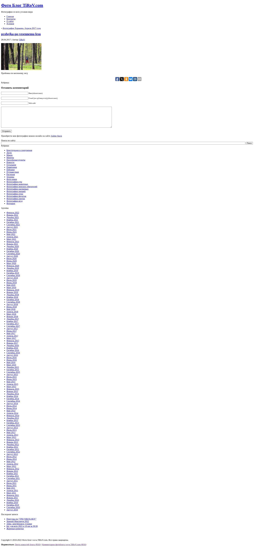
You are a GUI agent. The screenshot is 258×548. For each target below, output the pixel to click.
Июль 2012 (11, 457)
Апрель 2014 (12, 413)
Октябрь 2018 (12, 299)
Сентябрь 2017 (13, 326)
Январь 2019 (12, 292)
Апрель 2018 (12, 312)
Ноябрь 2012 (12, 447)
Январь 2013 (12, 442)
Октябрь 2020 (12, 251)
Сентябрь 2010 (13, 507)
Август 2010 (12, 510)
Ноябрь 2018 (12, 297)
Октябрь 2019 (12, 273)
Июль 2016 (11, 357)
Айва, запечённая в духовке (19, 524)
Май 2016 (10, 362)
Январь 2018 (12, 316)
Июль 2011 (11, 483)
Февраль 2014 (12, 415)
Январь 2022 (12, 215)
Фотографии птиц (14, 194)
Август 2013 (12, 428)
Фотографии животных (17, 184)
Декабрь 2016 (12, 345)
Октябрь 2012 (12, 449)
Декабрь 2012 (12, 444)
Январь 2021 (12, 244)
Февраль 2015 (12, 389)
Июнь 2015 (11, 379)
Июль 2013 (11, 430)
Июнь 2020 (11, 261)
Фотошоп (10, 203)
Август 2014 (12, 403)
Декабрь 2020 (12, 246)
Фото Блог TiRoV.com (22, 5)
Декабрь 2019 (12, 268)
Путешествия (12, 172)
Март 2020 (11, 263)
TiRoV (22, 40)
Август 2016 (12, 355)
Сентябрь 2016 (13, 353)
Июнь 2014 (11, 408)
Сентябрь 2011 (13, 478)
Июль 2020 (11, 258)
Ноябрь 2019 (12, 270)
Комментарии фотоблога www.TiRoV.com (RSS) (64, 544)
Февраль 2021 (12, 241)
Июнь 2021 (11, 232)
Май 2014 (10, 411)
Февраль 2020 (12, 266)
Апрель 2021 (12, 237)
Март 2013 (11, 437)
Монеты (10, 157)
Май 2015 (10, 382)
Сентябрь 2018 (13, 302)
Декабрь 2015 (12, 367)
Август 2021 (12, 227)
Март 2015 (11, 386)
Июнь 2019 (11, 283)
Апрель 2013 (12, 435)
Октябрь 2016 (12, 350)
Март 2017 (11, 338)
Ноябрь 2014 (12, 396)
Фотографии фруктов (16, 196)
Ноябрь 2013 (12, 420)
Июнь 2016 (11, 360)
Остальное (11, 165)
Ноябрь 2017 (12, 321)
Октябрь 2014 (12, 399)
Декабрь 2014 (12, 394)
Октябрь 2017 (12, 324)
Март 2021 (11, 239)
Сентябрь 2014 (13, 401)
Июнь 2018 (11, 307)
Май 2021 (10, 234)
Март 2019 (11, 287)
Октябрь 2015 (12, 370)
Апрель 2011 (12, 490)
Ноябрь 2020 (12, 249)
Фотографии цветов (15, 198)
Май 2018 (10, 309)
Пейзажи (10, 169)
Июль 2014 (11, 406)
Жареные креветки (15, 528)
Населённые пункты (15, 160)
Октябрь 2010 (12, 505)
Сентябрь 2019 (13, 275)
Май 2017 (10, 333)
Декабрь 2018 (12, 295)
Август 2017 (12, 328)
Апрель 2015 (12, 384)
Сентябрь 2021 (13, 225)
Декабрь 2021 (12, 217)
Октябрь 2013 (12, 423)
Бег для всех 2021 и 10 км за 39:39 (22, 526)
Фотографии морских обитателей (21, 186)
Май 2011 (10, 488)
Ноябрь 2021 (12, 220)
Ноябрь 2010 (12, 502)
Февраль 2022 (12, 212)
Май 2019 (10, 285)
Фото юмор (11, 179)
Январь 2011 (12, 498)
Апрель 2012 (12, 464)
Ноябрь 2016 (12, 348)
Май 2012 (10, 461)
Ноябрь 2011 (12, 473)
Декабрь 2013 (12, 418)
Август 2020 (12, 256)
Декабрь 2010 (12, 500)
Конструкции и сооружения (19, 150)
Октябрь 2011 (12, 476)
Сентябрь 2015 (13, 372)
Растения (10, 174)
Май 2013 (10, 432)
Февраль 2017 (12, 341)
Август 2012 (12, 454)
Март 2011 (11, 493)
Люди (9, 153)
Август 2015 (12, 374)
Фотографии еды (14, 182)
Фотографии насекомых (17, 189)
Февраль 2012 (12, 469)
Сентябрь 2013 (13, 425)
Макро (9, 155)
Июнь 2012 (11, 459)
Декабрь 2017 (12, 319)
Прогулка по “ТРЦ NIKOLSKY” (21, 519)
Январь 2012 (12, 471)
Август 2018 (12, 304)
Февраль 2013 (12, 440)
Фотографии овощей (16, 191)
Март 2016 (11, 365)
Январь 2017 (12, 343)
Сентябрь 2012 (13, 452)
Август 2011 (12, 481)
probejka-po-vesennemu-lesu (21, 34)
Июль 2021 (11, 229)
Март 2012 (11, 466)
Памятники (11, 167)
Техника (10, 177)
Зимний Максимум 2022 (17, 521)
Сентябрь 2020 (13, 254)
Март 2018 (11, 314)
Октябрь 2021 (12, 222)
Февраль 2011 (12, 495)
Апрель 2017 (12, 336)
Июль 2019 (11, 280)
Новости (10, 162)
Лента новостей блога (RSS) (28, 544)
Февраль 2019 (12, 290)
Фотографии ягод (14, 201)
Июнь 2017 (11, 331)
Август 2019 (12, 278)
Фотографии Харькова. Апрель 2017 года (22, 28)
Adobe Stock (56, 136)
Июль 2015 (11, 377)
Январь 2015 (12, 391)
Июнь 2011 (11, 486)
